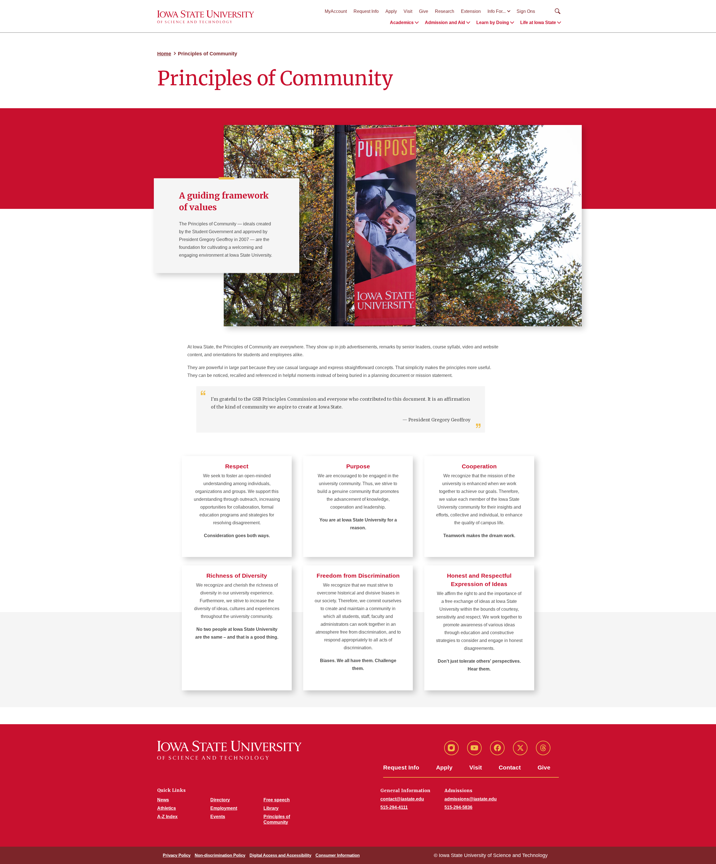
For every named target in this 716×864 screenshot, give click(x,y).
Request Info (366, 11)
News (163, 799)
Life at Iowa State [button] (538, 22)
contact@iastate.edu (402, 799)
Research (444, 11)
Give (423, 11)
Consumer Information (337, 855)
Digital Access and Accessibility (280, 855)
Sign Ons (526, 11)
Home (164, 53)
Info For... (496, 11)
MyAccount (336, 11)
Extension (471, 11)
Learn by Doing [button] (492, 22)
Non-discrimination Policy (220, 855)
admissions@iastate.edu (470, 799)
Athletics (166, 808)
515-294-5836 (458, 807)
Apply (391, 11)
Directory (220, 799)
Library (271, 808)
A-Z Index (167, 816)
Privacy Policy (176, 855)
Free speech (276, 799)
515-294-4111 (394, 807)
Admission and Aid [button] (445, 22)
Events (217, 816)
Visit (408, 11)
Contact (510, 767)
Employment (223, 808)
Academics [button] (402, 22)
